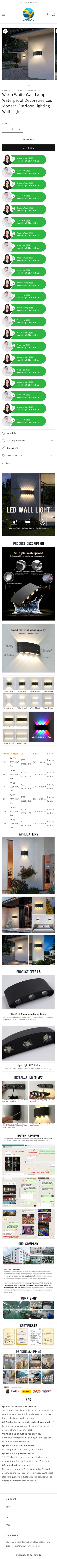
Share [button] (8, 512)
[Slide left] (22, 85)
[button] (3, 14)
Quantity (6, 123)
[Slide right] (35, 85)
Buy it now (28, 147)
